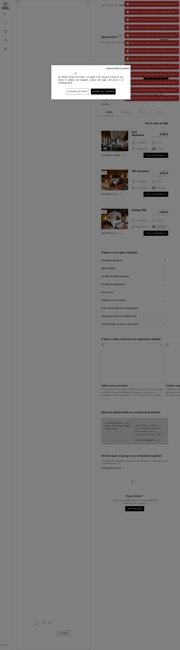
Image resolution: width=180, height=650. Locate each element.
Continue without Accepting (117, 68)
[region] (91, 82)
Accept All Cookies (103, 91)
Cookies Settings (78, 91)
